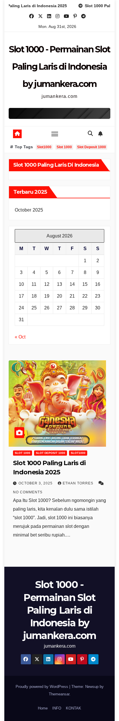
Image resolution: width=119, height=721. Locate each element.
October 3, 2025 (36, 483)
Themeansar (59, 694)
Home (43, 708)
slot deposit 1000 (50, 452)
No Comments (27, 492)
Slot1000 (44, 147)
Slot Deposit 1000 (91, 147)
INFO (56, 708)
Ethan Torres (78, 483)
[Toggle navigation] (55, 134)
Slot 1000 (64, 147)
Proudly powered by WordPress (42, 686)
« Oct (20, 336)
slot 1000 (22, 452)
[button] (90, 133)
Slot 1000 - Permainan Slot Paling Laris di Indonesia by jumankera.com (59, 66)
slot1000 (78, 452)
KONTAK (73, 708)
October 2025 (29, 210)
